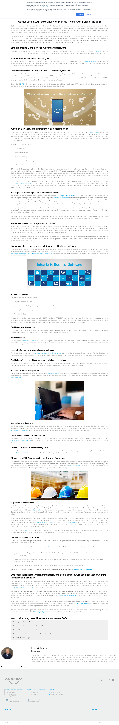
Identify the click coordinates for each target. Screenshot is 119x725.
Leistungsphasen (71, 522)
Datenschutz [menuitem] (102, 723)
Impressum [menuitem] (111, 723)
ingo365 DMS (13, 696)
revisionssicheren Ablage (19, 378)
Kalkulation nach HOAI (44, 522)
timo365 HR (34, 694)
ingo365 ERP (13, 692)
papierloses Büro (54, 374)
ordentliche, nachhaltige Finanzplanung (48, 353)
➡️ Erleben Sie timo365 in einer (37, 700)
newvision (26, 530)
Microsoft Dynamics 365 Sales (21, 453)
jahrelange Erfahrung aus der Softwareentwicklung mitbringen (31, 254)
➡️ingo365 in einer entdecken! (15, 700)
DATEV (22, 84)
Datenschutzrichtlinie (44, 6)
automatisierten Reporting (19, 430)
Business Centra (92, 132)
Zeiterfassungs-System (28, 341)
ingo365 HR (12, 694)
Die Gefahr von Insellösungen (67, 595)
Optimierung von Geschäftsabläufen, (23, 587)
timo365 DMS (35, 696)
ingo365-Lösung (49, 547)
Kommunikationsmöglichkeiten (21, 440)
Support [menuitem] (94, 709)
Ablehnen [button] (88, 14)
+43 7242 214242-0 (56, 692)
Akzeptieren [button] (80, 14)
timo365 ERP (34, 692)
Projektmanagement (89, 61)
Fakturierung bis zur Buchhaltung (22, 183)
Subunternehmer (37, 510)
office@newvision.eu (57, 694)
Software (98, 51)
